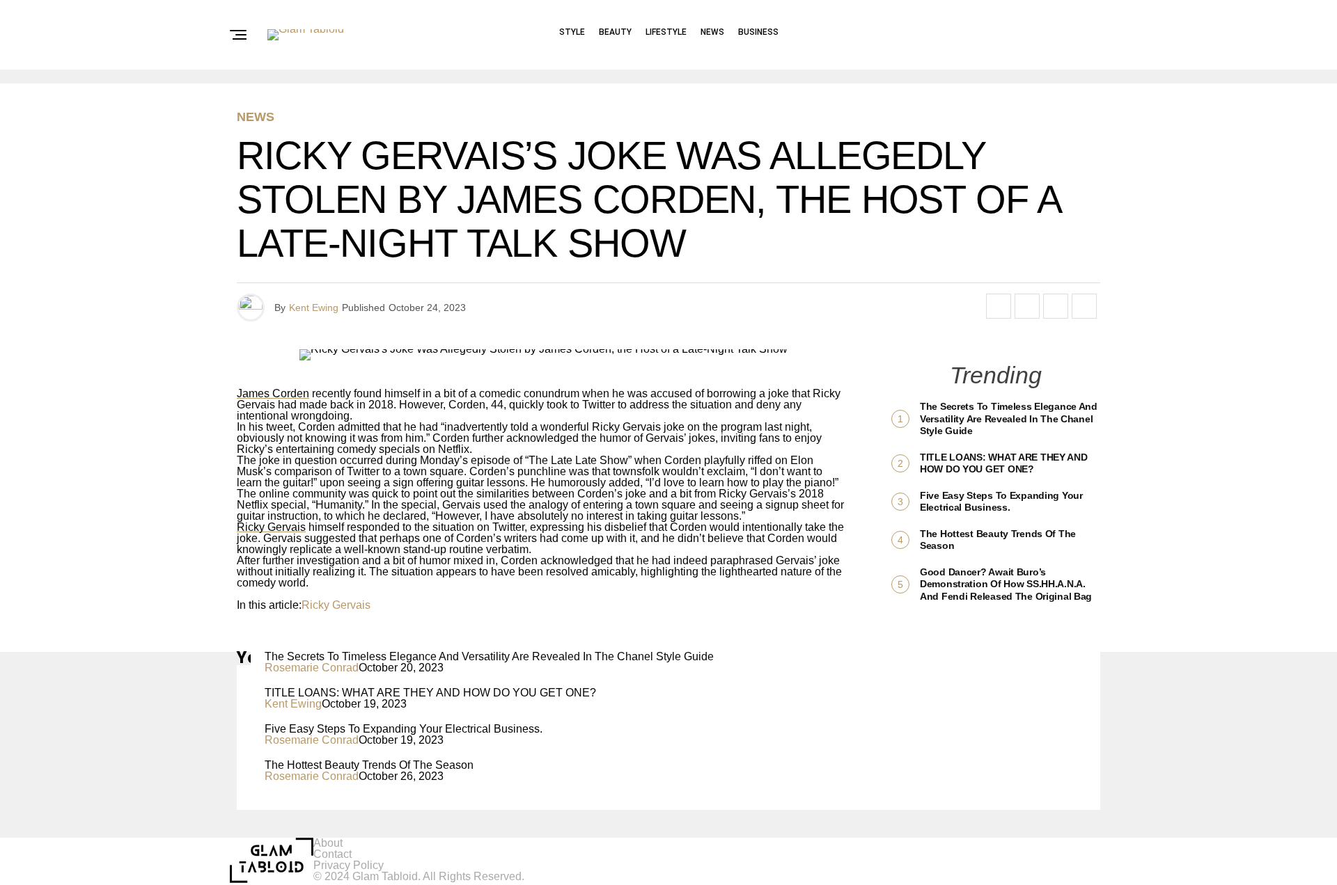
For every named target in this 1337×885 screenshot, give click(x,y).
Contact (332, 854)
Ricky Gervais (271, 527)
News (712, 32)
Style (572, 32)
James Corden (273, 393)
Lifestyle (666, 32)
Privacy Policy (348, 865)
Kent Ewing (313, 307)
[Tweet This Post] (1027, 306)
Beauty (615, 32)
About (328, 843)
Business (758, 32)
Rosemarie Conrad (312, 667)
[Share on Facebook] (998, 306)
